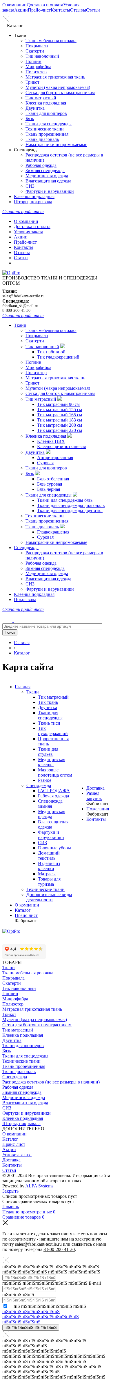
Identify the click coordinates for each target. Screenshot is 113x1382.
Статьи (93, 10)
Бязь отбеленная (53, 478)
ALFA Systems (39, 1185)
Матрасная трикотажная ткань (55, 76)
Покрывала (36, 45)
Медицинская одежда (46, 175)
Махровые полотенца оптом (55, 772)
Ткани (20, 325)
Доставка (95, 788)
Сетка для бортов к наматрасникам (60, 92)
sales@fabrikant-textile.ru (23, 296)
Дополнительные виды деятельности (49, 897)
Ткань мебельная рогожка (50, 40)
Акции (21, 10)
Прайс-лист (39, 10)
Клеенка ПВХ (51, 441)
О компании (14, 4)
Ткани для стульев (48, 752)
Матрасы (47, 873)
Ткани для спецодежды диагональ (71, 505)
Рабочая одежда (41, 165)
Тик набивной (51, 351)
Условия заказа (28, 231)
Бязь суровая (49, 484)
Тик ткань (48, 702)
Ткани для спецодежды (48, 123)
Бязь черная (48, 489)
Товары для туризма (49, 881)
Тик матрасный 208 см (59, 425)
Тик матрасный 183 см (59, 419)
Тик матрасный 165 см (59, 414)
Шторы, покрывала (33, 201)
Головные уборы (54, 847)
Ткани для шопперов (46, 113)
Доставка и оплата (45, 4)
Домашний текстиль (49, 856)
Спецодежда (26, 547)
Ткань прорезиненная (46, 134)
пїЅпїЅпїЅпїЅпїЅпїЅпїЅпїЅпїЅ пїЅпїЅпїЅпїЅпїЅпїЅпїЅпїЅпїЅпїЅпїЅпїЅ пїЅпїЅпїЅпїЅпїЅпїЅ (40, 1316)
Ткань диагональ (42, 139)
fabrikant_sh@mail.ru (20, 306)
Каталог (23, 910)
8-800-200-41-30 (16, 310)
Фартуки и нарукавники (49, 191)
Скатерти (34, 51)
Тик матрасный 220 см (59, 430)
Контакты (60, 10)
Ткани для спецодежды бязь (64, 500)
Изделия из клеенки (49, 866)
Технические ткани (44, 128)
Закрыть (10, 1191)
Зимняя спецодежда (45, 170)
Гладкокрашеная (53, 531)
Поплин (33, 61)
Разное (44, 780)
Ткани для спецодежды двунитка (70, 510)
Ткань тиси (49, 723)
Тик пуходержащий (53, 731)
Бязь (29, 118)
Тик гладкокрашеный (58, 357)
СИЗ (29, 186)
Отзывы (78, 10)
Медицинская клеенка (51, 762)
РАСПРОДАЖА (54, 790)
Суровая (45, 462)
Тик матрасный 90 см (58, 404)
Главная (22, 686)
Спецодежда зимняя (50, 804)
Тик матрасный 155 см (59, 409)
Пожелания (97, 808)
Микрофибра (38, 66)
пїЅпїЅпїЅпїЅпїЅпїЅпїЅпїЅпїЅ (31, 1327)
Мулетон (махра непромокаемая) (57, 87)
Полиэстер (36, 71)
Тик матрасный (40, 97)
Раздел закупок (94, 796)
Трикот (32, 82)
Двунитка (35, 108)
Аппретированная (55, 457)
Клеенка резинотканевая (61, 446)
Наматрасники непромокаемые (56, 144)
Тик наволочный (42, 56)
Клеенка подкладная (45, 102)
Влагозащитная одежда (48, 180)
